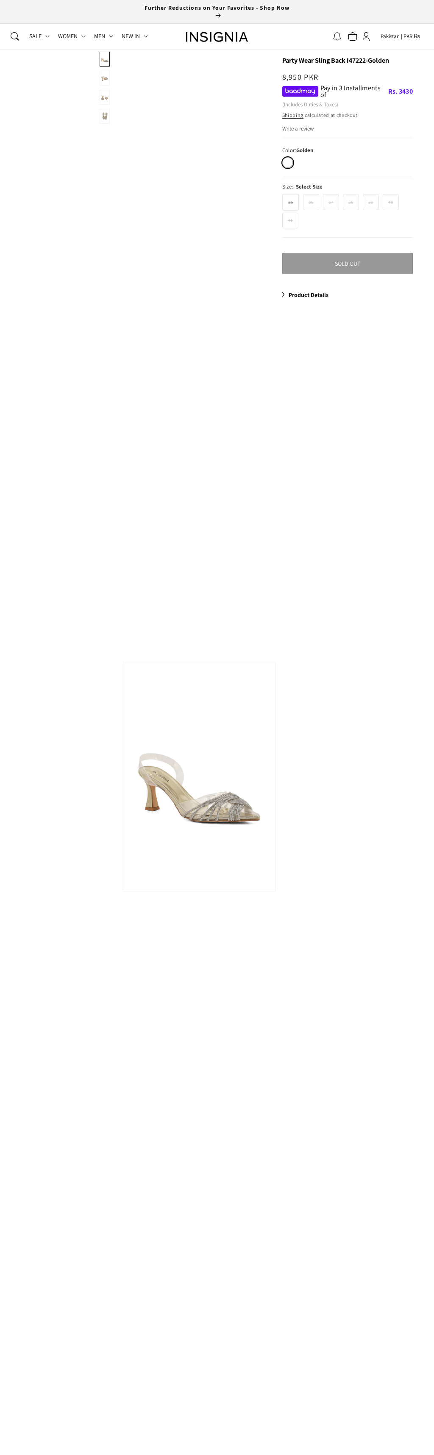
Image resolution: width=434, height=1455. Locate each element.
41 (293, 222)
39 (373, 204)
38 (353, 204)
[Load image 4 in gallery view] (105, 116)
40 (393, 204)
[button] (15, 36)
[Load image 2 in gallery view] (105, 78)
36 (314, 204)
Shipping (293, 115)
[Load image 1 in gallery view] (105, 59)
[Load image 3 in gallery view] (105, 97)
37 (333, 204)
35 (293, 204)
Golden (287, 162)
